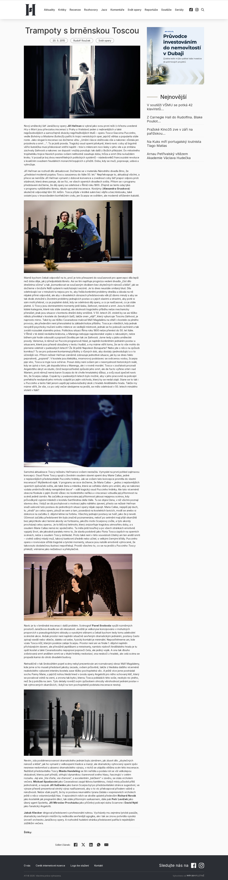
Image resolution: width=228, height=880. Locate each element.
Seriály (179, 9)
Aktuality (49, 9)
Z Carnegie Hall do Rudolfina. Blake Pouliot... (174, 119)
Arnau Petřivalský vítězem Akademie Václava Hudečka (169, 156)
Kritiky (62, 9)
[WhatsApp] (98, 844)
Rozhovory (91, 9)
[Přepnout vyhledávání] (202, 10)
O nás (27, 865)
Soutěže (166, 9)
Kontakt (98, 865)
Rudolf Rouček (81, 40)
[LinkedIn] (90, 844)
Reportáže (151, 9)
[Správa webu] (195, 875)
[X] (83, 844)
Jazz (104, 9)
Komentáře (117, 9)
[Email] (106, 844)
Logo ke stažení (79, 865)
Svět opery (134, 9)
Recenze (75, 9)
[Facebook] (75, 844)
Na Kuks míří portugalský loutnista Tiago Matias (174, 144)
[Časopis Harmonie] (30, 9)
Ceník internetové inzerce (50, 865)
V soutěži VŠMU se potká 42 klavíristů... (170, 107)
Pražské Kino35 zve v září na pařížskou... (170, 131)
